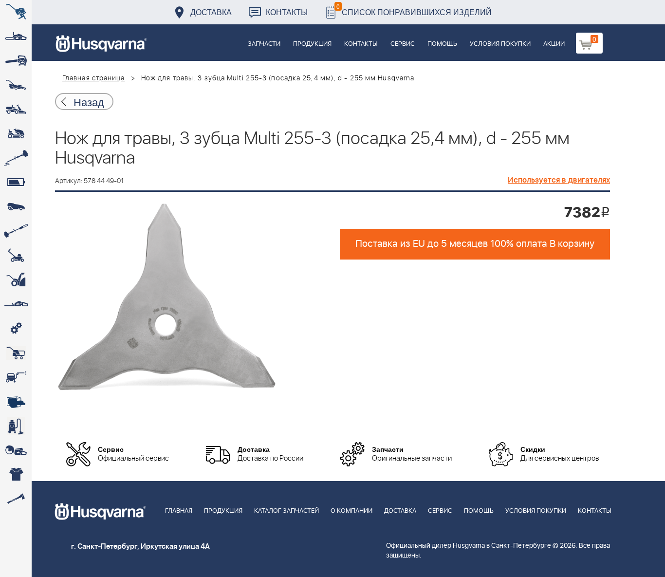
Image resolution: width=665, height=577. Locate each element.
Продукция (312, 44)
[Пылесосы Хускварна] (16, 426)
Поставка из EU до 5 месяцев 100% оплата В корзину (474, 244)
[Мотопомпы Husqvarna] (16, 402)
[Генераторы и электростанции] (16, 353)
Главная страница (93, 78)
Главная (178, 511)
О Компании (351, 511)
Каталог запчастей (286, 511)
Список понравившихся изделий (414, 9)
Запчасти (264, 44)
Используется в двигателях (559, 180)
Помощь (442, 44)
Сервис (402, 44)
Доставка (211, 12)
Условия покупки (500, 44)
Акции (554, 44)
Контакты (287, 12)
